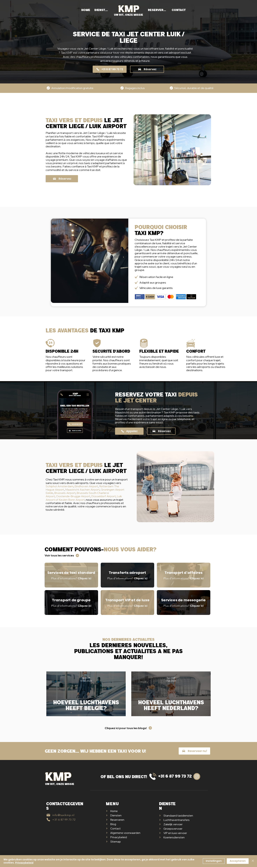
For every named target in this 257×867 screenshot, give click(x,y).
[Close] (253, 861)
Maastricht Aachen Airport (82, 489)
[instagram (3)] (196, 776)
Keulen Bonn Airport (72, 499)
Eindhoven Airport (86, 486)
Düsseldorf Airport (103, 496)
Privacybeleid (24, 862)
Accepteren (238, 861)
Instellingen (214, 861)
